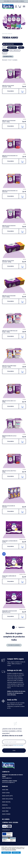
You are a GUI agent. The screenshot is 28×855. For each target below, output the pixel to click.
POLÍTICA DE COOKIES (10, 850)
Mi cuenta (5, 819)
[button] (5, 50)
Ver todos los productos (14, 645)
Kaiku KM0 (5, 789)
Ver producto (10, 91)
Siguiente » (21, 627)
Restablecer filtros (7, 56)
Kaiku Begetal (6, 802)
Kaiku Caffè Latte (7, 796)
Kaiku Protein (6, 808)
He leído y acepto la (13, 745)
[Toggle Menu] (24, 6)
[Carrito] (19, 6)
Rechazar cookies (6, 852)
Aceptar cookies (16, 852)
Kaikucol (5, 805)
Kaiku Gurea (6, 792)
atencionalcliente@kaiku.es (8, 782)
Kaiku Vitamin (6, 814)
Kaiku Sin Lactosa (7, 799)
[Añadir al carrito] (22, 91)
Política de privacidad (18, 745)
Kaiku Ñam (5, 811)
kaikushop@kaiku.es (7, 778)
